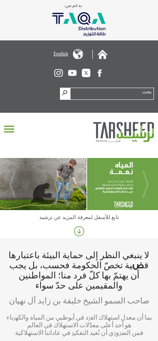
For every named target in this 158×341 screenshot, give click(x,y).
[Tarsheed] (123, 132)
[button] (65, 93)
